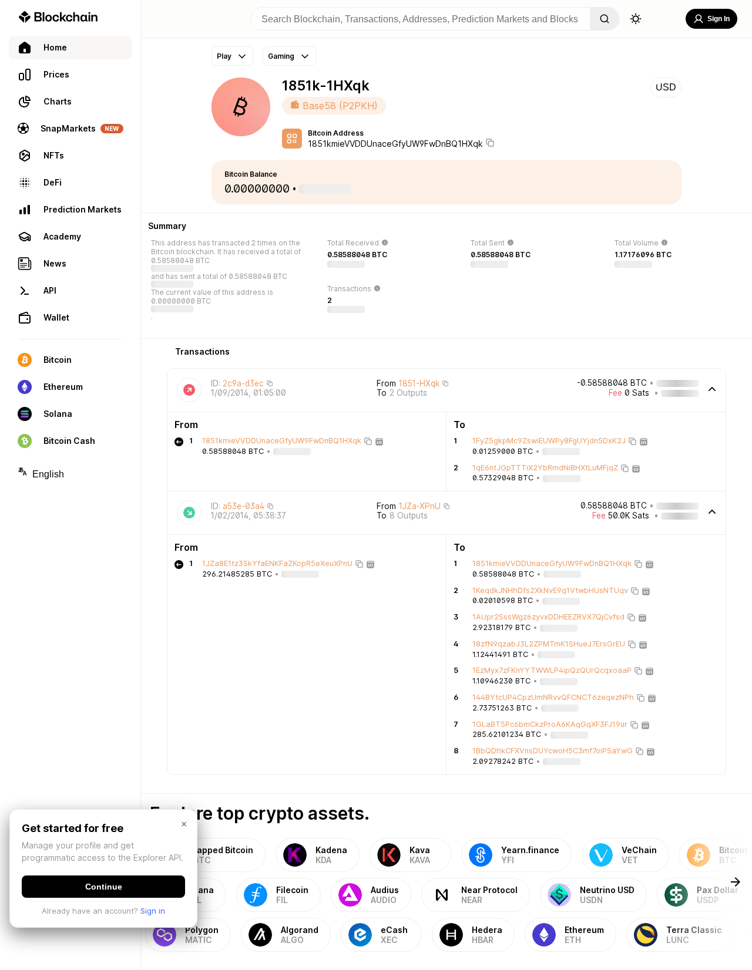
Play (224, 56)
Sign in (152, 910)
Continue (103, 886)
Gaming (281, 56)
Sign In (718, 19)
